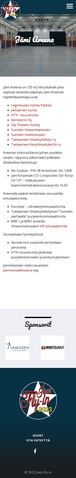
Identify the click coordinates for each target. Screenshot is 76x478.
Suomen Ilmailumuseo (28, 134)
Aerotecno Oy (21, 120)
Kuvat (38, 435)
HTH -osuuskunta (25, 115)
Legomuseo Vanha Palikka (31, 105)
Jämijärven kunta (24, 110)
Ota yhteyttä (38, 440)
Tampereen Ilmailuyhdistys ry (33, 139)
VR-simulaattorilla (53, 226)
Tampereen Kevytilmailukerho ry (36, 144)
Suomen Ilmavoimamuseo (30, 129)
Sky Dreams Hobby (25, 125)
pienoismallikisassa (17, 270)
